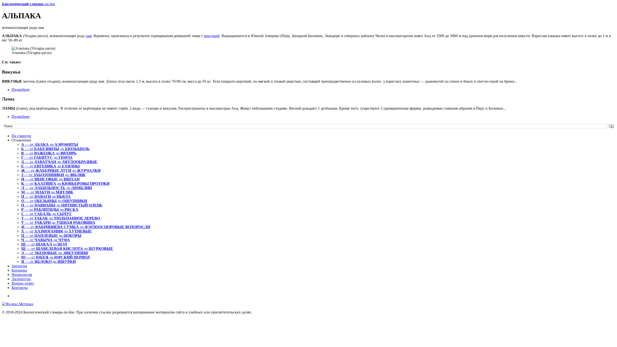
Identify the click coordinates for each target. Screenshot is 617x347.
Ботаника (19, 270)
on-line (28, 4)
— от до (49, 144)
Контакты (20, 288)
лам (89, 36)
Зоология (19, 266)
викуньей (212, 36)
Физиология (22, 275)
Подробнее (21, 89)
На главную (21, 136)
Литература (21, 279)
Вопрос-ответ (23, 283)
